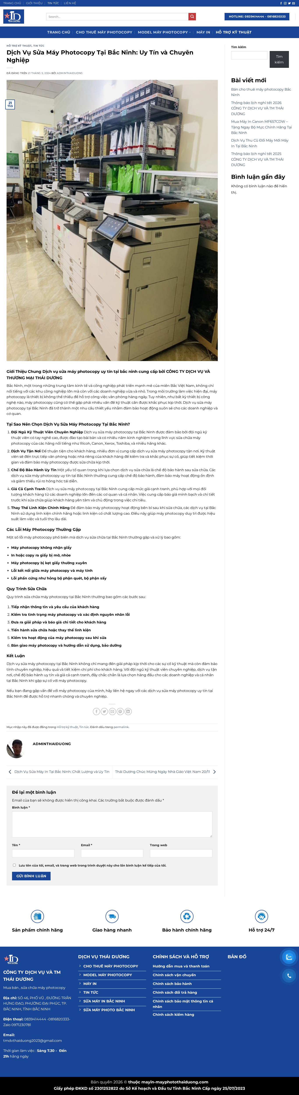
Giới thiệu (34, 3)
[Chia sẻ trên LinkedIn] (128, 711)
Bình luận (21, 807)
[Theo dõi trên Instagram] (285, 3)
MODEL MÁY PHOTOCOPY (163, 32)
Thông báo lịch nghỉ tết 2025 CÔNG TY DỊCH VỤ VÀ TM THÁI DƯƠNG (257, 159)
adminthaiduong (70, 73)
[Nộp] (192, 16)
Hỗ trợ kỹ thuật (234, 32)
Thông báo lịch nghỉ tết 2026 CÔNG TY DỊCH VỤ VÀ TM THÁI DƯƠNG (257, 108)
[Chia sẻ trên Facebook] (96, 711)
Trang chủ (12, 3)
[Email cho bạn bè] (112, 711)
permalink (121, 727)
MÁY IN (203, 32)
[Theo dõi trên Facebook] (281, 3)
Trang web (158, 845)
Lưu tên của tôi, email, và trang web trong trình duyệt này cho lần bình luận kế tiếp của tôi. (92, 865)
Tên (16, 845)
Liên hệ (70, 3)
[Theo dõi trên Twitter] (289, 3)
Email (86, 845)
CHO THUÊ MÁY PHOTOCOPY (104, 32)
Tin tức (53, 3)
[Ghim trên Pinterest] (120, 711)
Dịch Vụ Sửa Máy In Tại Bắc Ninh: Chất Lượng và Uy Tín (61, 772)
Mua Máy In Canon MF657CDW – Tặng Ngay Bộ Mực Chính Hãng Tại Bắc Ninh (261, 127)
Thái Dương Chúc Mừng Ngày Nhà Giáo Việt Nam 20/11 (163, 772)
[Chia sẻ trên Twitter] (104, 711)
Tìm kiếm (238, 47)
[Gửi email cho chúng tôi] (293, 3)
